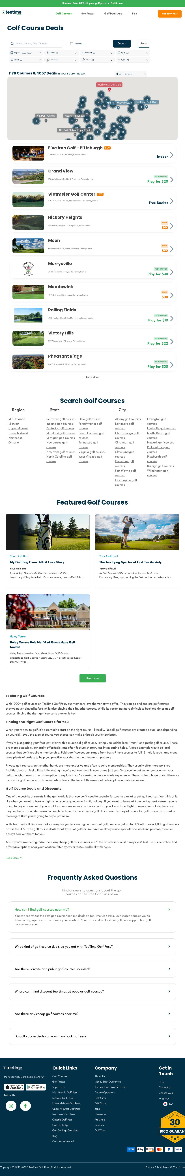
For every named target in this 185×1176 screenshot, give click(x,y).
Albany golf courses (128, 419)
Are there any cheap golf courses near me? (47, 1014)
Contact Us (165, 1087)
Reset (144, 43)
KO (171, 1104)
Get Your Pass (170, 14)
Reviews (99, 1125)
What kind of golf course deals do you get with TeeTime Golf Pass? (64, 946)
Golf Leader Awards (63, 1141)
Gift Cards (100, 1103)
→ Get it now (115, 3)
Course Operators (105, 1092)
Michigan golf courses (60, 437)
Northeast (15, 437)
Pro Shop (100, 1120)
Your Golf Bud (19, 556)
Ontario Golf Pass (62, 1120)
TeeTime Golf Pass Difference (111, 1087)
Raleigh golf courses (160, 466)
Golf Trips (100, 1130)
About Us (100, 1076)
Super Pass (58, 1087)
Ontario (13, 442)
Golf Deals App (113, 13)
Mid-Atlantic (16, 419)
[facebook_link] (11, 1106)
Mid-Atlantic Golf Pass (64, 1092)
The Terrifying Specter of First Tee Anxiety (130, 562)
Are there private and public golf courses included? (52, 969)
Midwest (13, 423)
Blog (134, 13)
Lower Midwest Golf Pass (66, 1103)
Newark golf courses (160, 442)
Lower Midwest (18, 433)
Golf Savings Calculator (65, 1130)
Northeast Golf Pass (63, 1114)
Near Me (78, 44)
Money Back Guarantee (108, 1082)
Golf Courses (64, 13)
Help (161, 1082)
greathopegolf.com (69, 658)
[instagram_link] (25, 1106)
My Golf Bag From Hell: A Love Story (37, 562)
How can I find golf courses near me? (42, 909)
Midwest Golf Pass (62, 1098)
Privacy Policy (153, 1167)
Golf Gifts (100, 1098)
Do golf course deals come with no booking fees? (50, 1036)
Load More (92, 377)
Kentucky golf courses (60, 428)
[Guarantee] (170, 1126)
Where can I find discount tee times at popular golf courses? (59, 991)
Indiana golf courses (59, 423)
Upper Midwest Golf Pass (66, 1109)
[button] (118, 105)
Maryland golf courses (60, 433)
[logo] (23, 1069)
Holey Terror (18, 636)
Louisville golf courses (161, 428)
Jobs (97, 1109)
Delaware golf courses (61, 419)
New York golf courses (60, 452)
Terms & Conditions (174, 1167)
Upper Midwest (18, 428)
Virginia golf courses (92, 452)
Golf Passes (87, 13)
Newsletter (101, 1114)
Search (122, 43)
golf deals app (126, 920)
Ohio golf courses (90, 419)
